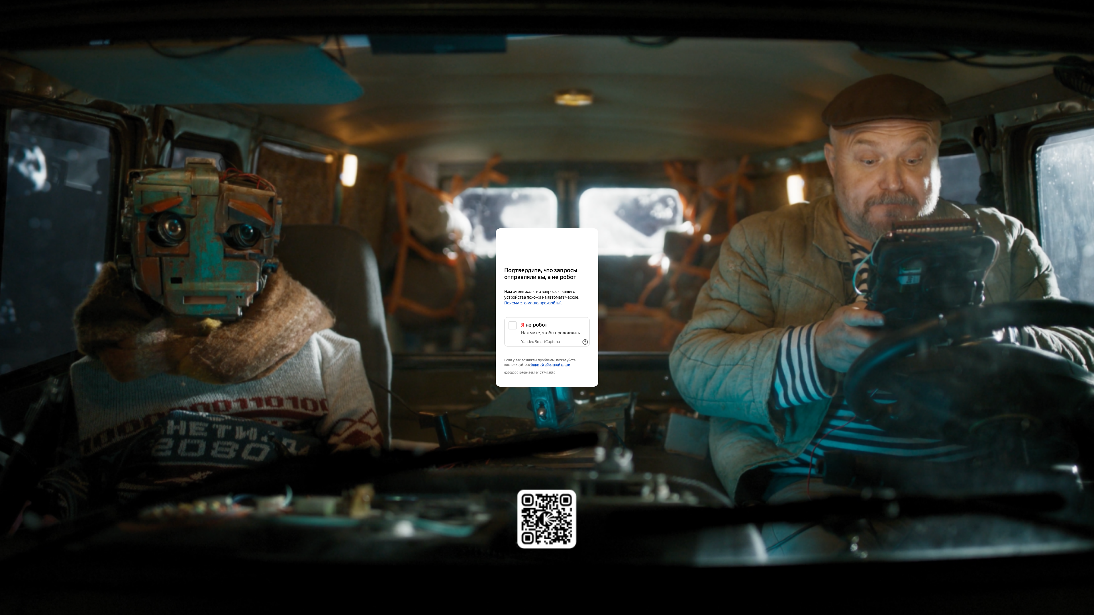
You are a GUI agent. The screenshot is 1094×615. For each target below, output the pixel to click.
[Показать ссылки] (585, 342)
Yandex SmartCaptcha (540, 341)
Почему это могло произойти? (533, 303)
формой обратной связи (550, 365)
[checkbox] (547, 332)
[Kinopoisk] (547, 245)
